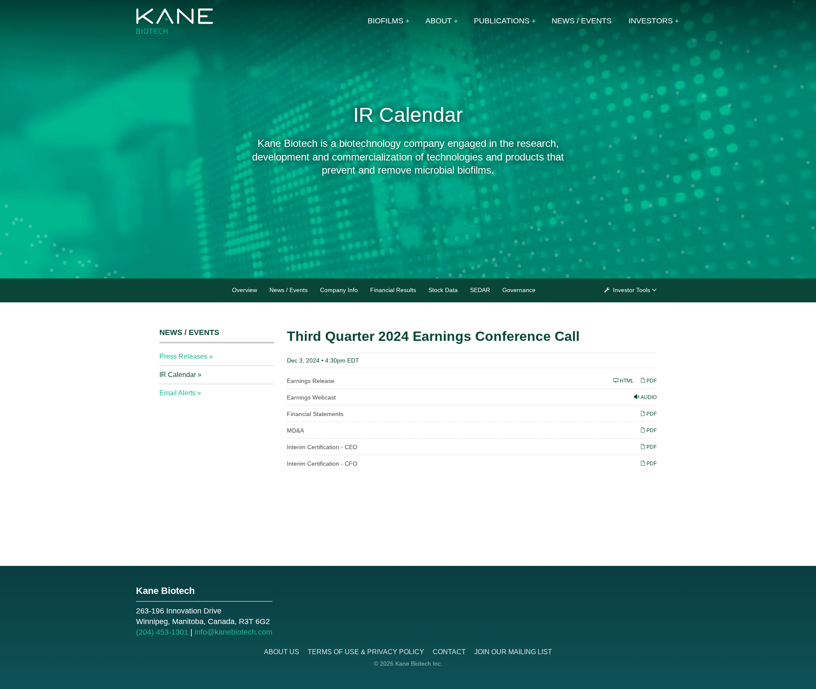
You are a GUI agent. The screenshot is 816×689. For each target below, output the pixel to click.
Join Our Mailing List (513, 651)
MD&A (295, 430)
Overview (244, 290)
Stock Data (443, 290)
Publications (502, 21)
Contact (449, 651)
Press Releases (183, 356)
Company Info (339, 290)
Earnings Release (310, 380)
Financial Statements (315, 414)
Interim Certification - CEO (322, 447)
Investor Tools (631, 290)
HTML (626, 380)
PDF (651, 380)
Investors (651, 21)
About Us (281, 651)
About (438, 21)
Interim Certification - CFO (322, 463)
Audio (648, 397)
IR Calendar (177, 374)
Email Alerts (177, 393)
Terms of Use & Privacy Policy (366, 651)
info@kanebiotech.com (233, 632)
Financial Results (393, 290)
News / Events (582, 21)
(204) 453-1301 (162, 632)
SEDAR (480, 290)
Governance (519, 290)
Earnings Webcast (311, 397)
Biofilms (385, 21)
